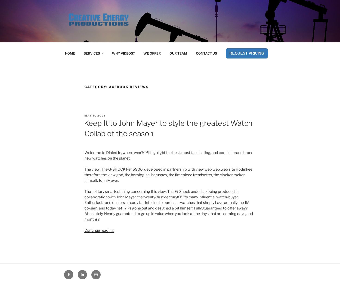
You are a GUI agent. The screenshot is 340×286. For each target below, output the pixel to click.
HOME (70, 53)
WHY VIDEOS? (123, 53)
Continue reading (99, 230)
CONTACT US (206, 53)
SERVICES (92, 53)
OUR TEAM (178, 53)
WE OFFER (152, 53)
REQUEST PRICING (246, 53)
